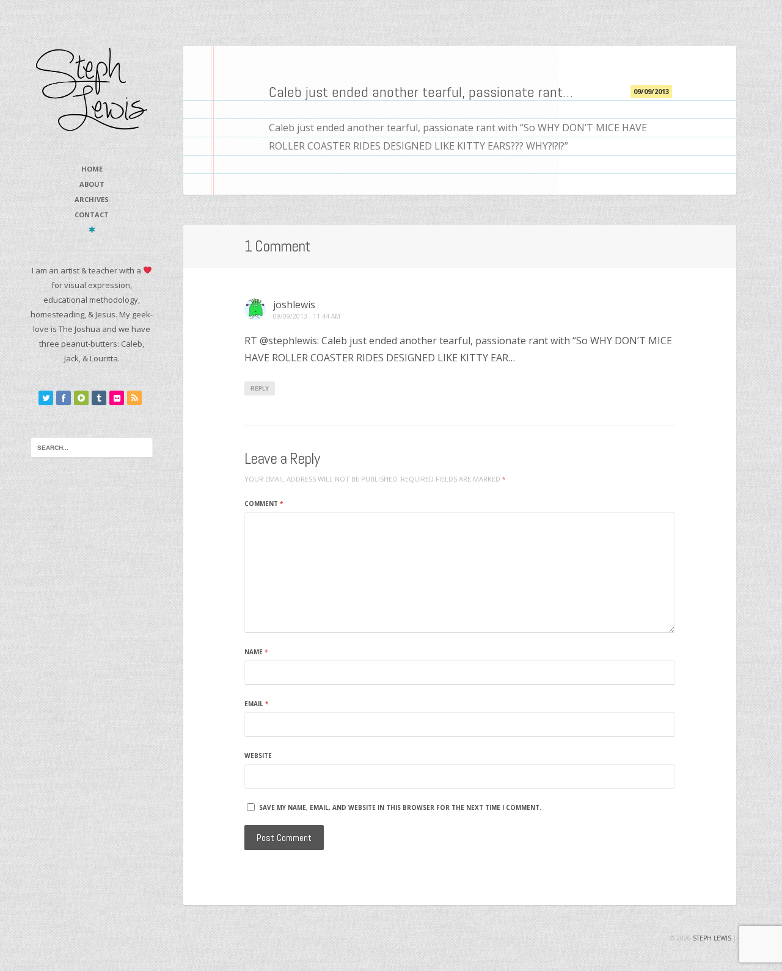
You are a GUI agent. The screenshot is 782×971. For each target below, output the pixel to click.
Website (258, 755)
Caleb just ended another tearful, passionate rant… (421, 91)
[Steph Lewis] (92, 89)
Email (256, 703)
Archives (92, 199)
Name (256, 652)
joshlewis (294, 304)
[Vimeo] (81, 398)
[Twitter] (45, 398)
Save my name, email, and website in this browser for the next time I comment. (400, 807)
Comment (263, 503)
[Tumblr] (99, 398)
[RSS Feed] (134, 398)
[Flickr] (116, 398)
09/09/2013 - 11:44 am (306, 316)
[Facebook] (63, 398)
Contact (92, 214)
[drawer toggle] (92, 229)
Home (92, 168)
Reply (259, 388)
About (91, 184)
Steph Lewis (712, 938)
